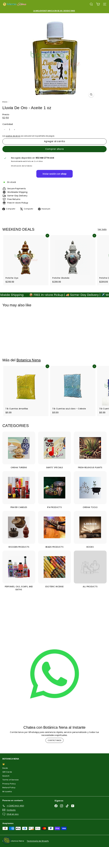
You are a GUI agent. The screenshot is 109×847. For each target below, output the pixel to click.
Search (5, 776)
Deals (5, 768)
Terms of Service (10, 779)
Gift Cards (7, 772)
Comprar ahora (54, 149)
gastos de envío (13, 136)
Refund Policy (8, 787)
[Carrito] (98, 4)
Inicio (5, 102)
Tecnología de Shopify (38, 841)
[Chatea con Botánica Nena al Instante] (54, 674)
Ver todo (102, 229)
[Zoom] (91, 94)
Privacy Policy (9, 783)
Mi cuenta (7, 791)
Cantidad (7, 124)
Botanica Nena (28, 360)
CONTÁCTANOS (54, 740)
